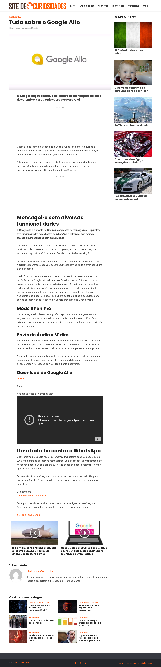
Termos (149, 663)
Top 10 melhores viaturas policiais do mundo (130, 197)
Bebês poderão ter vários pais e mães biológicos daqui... (41, 638)
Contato (133, 663)
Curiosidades (86, 5)
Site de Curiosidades (22, 662)
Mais (145, 5)
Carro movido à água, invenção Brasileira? (128, 161)
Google (22, 514)
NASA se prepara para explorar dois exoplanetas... (90, 608)
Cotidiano (133, 5)
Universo (95, 602)
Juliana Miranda (31, 28)
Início (73, 5)
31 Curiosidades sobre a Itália (129, 52)
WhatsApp (34, 514)
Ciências (103, 5)
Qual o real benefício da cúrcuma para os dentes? (131, 89)
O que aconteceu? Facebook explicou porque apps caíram (89, 638)
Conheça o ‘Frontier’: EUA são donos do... (41, 621)
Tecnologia (118, 5)
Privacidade (141, 663)
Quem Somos (124, 663)
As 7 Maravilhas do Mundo (131, 125)
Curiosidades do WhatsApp (31, 495)
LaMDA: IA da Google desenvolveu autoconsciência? (39, 608)
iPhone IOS (22, 378)
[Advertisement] (60, 126)
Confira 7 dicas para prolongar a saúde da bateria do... (90, 623)
